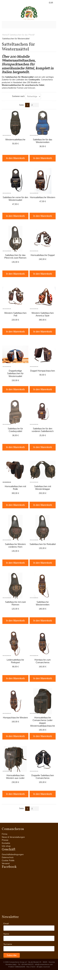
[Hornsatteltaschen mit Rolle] (15, 470)
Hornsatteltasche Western (42, 197)
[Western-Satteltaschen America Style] (43, 296)
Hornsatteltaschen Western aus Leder (15, 776)
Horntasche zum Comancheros (43, 661)
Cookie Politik (8, 860)
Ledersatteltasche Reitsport (15, 661)
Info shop (6, 846)
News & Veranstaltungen (13, 837)
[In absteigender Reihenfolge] (43, 96)
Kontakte (6, 843)
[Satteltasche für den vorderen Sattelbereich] (43, 412)
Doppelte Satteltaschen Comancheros (42, 776)
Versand (6, 863)
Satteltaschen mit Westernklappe (42, 487)
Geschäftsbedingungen (13, 854)
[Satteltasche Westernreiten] (43, 585)
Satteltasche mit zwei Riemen (15, 603)
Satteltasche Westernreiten (42, 603)
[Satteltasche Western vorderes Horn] (15, 528)
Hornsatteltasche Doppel (43, 255)
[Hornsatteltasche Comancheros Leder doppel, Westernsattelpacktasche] (43, 701)
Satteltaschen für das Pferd (21, 35)
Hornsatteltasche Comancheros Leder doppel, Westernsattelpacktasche (42, 721)
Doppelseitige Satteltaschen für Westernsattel (15, 373)
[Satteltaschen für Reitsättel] (43, 528)
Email (6, 923)
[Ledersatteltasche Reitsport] (15, 643)
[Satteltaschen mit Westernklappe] (43, 470)
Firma (4, 834)
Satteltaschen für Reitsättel (43, 544)
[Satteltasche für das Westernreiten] (43, 123)
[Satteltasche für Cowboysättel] (15, 412)
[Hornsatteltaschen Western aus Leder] (15, 759)
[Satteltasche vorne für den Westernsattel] (15, 181)
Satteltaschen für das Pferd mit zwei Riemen (15, 256)
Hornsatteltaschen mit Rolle (15, 487)
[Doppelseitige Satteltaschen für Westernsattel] (15, 354)
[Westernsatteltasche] (15, 123)
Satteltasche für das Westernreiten (42, 141)
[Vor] (36, 105)
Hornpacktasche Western (15, 717)
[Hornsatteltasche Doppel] (43, 239)
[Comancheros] (29, 13)
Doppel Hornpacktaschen (42, 370)
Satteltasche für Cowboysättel (15, 430)
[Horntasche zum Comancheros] (43, 643)
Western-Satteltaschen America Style (43, 314)
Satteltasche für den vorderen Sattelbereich (43, 430)
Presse (5, 840)
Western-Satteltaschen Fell (15, 314)
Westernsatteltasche (15, 139)
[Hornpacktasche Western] (15, 701)
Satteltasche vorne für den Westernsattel (15, 198)
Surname (7, 944)
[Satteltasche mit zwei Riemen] (15, 585)
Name (6, 934)
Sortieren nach (18, 96)
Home (4, 35)
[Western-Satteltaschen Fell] (15, 296)
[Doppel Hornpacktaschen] (43, 354)
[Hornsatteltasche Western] (43, 181)
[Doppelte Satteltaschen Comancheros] (43, 759)
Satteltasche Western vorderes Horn (15, 545)
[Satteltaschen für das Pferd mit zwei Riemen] (15, 239)
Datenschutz (8, 857)
